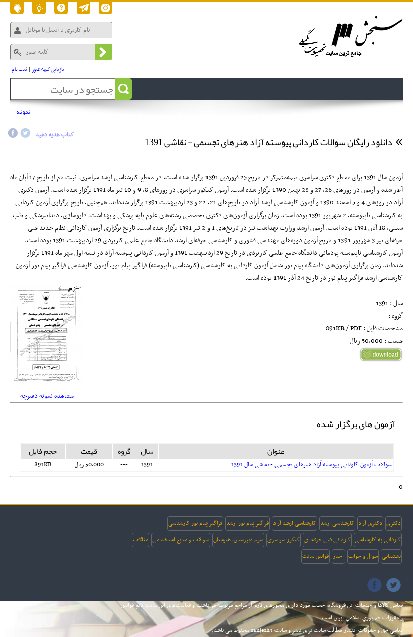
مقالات (140, 540)
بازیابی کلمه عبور (48, 69)
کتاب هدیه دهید (55, 135)
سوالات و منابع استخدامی (180, 540)
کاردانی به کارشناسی (378, 540)
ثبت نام (19, 69)
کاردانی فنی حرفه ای (327, 540)
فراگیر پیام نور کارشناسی (195, 523)
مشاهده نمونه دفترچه (47, 396)
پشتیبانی (391, 556)
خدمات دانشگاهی (193, 115)
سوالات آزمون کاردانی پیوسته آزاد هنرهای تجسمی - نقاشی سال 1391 (311, 464)
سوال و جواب (363, 556)
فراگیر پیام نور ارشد (247, 523)
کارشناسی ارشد (337, 523)
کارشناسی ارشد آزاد (294, 523)
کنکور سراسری (283, 540)
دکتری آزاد (370, 523)
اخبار (338, 556)
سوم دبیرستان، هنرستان (238, 540)
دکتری (393, 523)
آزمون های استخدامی (98, 115)
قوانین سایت (315, 556)
